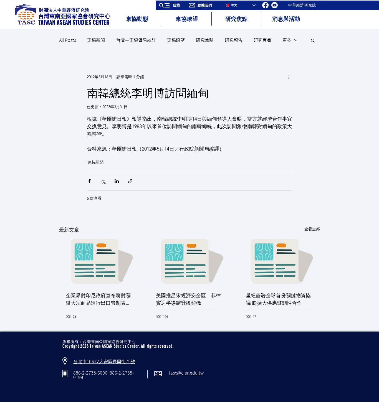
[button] (171, 5)
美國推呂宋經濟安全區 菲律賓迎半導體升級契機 (188, 298)
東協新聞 (96, 40)
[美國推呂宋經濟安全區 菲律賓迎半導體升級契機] (189, 262)
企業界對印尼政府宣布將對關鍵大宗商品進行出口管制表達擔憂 (98, 298)
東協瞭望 (176, 40)
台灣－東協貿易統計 (136, 40)
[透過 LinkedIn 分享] (116, 181)
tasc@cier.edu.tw (186, 373)
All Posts (67, 40)
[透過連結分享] (130, 181)
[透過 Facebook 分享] (89, 181)
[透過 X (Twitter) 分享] (103, 181)
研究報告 (233, 40)
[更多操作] (288, 76)
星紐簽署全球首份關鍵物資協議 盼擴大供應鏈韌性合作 (278, 298)
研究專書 (262, 40)
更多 (286, 40)
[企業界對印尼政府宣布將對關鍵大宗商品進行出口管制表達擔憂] (99, 261)
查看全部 (312, 229)
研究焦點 (205, 40)
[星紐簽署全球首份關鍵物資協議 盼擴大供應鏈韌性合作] (279, 261)
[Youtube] (274, 5)
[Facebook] (265, 5)
